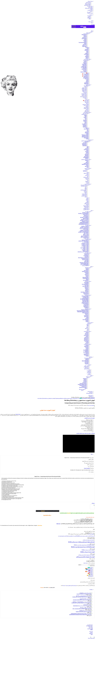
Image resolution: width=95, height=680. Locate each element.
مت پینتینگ (85, 91)
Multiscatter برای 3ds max (84, 228)
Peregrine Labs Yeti (85, 240)
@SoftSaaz (40, 525)
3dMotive (87, 53)
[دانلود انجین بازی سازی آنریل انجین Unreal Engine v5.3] (87, 604)
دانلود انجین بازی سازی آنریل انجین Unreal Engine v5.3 (82, 605)
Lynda (88, 48)
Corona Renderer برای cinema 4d (83, 251)
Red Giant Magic (84, 67)
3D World (85, 381)
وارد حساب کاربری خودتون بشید (71, 585)
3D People (85, 142)
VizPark (87, 152)
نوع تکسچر (89, 323)
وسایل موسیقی (84, 195)
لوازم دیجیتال (84, 194)
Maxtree (87, 162)
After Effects (86, 129)
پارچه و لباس (86, 207)
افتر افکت (89, 371)
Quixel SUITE (86, 304)
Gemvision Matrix (86, 277)
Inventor (87, 276)
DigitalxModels (86, 157)
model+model (86, 163)
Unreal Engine (86, 137)
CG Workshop (86, 54)
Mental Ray (85, 65)
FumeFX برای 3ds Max (85, 219)
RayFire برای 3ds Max (85, 226)
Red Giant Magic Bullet (85, 263)
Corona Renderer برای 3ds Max (83, 213)
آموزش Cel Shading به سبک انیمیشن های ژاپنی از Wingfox (83, 547)
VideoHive (87, 363)
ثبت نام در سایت (88, 3)
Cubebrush (87, 56)
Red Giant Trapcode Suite (84, 262)
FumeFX (87, 81)
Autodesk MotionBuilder (84, 299)
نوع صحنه (87, 169)
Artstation (87, 347)
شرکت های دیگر (86, 33)
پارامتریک (87, 106)
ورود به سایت (88, 2)
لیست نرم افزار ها (88, 267)
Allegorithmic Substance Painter (83, 311)
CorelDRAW (87, 283)
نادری (89, 405)
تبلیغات (91, 9)
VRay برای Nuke (86, 246)
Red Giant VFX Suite (85, 258)
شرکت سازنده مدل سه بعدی (86, 140)
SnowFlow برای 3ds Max (84, 230)
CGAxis (87, 150)
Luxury (87, 161)
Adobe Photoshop (85, 301)
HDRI (88, 325)
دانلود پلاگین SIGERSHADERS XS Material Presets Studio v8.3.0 (80, 614)
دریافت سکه (91, 7)
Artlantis (87, 320)
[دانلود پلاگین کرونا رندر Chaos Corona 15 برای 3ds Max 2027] (82, 601)
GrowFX (85, 61)
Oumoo (87, 165)
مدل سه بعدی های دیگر (85, 185)
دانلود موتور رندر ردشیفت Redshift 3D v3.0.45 (84, 611)
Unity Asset (87, 362)
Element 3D (87, 74)
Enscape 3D (87, 254)
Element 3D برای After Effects (83, 257)
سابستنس (89, 374)
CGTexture (87, 334)
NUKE (86, 116)
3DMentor (87, 160)
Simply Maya (84, 46)
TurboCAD (87, 318)
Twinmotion (86, 272)
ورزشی (88, 172)
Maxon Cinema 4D (85, 312)
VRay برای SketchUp (85, 249)
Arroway (87, 332)
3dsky (88, 147)
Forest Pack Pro (86, 214)
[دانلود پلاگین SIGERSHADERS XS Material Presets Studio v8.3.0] (81, 613)
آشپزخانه (87, 179)
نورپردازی (87, 182)
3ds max (87, 128)
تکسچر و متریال (90, 322)
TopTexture (87, 341)
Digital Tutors (87, 398)
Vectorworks (86, 316)
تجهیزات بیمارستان (83, 189)
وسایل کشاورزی (86, 209)
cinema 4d (87, 131)
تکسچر (87, 324)
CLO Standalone (86, 280)
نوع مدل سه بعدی (88, 168)
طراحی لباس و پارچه (83, 96)
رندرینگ (87, 103)
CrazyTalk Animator (85, 284)
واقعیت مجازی (84, 89)
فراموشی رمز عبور (88, 4)
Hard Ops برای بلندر (85, 265)
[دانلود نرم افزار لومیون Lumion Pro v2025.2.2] (86, 593)
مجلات (87, 377)
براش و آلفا (87, 328)
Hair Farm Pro (86, 233)
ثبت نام (64, 585)
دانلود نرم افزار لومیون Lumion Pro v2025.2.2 (84, 594)
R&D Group (87, 166)
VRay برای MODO (86, 250)
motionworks (86, 355)
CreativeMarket (86, 350)
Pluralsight (87, 49)
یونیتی (89, 369)
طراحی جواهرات (84, 88)
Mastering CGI (84, 34)
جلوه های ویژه (86, 107)
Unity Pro (87, 314)
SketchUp (85, 120)
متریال (88, 326)
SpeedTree (85, 126)
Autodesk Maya (86, 297)
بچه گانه (85, 190)
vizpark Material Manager (84, 222)
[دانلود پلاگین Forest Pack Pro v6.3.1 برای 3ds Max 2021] (84, 596)
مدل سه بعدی (90, 139)
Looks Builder (84, 64)
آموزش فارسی (86, 100)
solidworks (85, 125)
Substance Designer (85, 134)
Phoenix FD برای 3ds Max (84, 220)
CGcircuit (87, 58)
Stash (86, 388)
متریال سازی (87, 101)
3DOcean (87, 345)
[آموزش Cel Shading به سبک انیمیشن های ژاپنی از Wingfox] (84, 545)
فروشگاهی (87, 202)
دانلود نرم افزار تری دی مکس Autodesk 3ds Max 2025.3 (82, 599)
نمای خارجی (85, 170)
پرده (88, 180)
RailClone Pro (86, 76)
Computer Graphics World (82, 384)
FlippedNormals (86, 352)
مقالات (91, 574)
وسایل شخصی (84, 193)
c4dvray (87, 348)
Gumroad (85, 36)
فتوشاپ (89, 364)
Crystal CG (87, 148)
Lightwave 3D (86, 294)
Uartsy (87, 52)
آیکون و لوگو (87, 365)
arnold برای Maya (86, 235)
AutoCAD (85, 121)
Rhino (86, 118)
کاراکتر (86, 188)
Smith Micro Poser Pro (85, 292)
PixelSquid (87, 361)
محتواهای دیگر (86, 85)
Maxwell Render (86, 77)
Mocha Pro (87, 288)
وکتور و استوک (86, 368)
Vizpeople (87, 151)
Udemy (87, 51)
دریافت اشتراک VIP (89, 393)
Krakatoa (85, 63)
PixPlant (87, 321)
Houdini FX (87, 290)
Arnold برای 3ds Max (85, 221)
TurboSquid (87, 154)
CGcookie (85, 40)
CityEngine (85, 127)
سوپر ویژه (91, 392)
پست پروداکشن (84, 114)
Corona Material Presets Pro (84, 224)
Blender (87, 279)
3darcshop (87, 155)
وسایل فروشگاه (86, 208)
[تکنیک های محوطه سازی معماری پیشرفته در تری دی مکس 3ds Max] (89, 540)
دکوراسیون (87, 181)
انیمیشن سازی (86, 105)
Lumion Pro (87, 274)
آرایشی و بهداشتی (84, 186)
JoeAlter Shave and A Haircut (83, 241)
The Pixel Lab (86, 340)
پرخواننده (91, 589)
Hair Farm (85, 62)
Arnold (87, 79)
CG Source (87, 333)
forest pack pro (85, 75)
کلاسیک (87, 204)
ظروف (88, 201)
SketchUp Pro (86, 306)
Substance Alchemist (85, 309)
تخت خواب (87, 175)
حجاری (86, 98)
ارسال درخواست (90, 10)
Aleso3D (87, 57)
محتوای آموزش (88, 84)
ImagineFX (85, 378)
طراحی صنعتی (84, 87)
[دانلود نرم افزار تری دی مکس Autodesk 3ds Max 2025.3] (86, 598)
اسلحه (88, 197)
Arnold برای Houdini (85, 243)
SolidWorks (87, 307)
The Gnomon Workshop (83, 42)
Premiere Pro (84, 124)
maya (88, 130)
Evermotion (87, 50)
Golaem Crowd (86, 238)
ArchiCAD (87, 273)
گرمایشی (85, 191)
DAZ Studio (87, 285)
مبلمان (87, 174)
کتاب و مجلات (88, 376)
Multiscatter (86, 83)
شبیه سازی (85, 97)
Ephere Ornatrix (86, 229)
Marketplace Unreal (85, 360)
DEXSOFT (87, 158)
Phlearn (85, 43)
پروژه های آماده (90, 568)
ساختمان (87, 199)
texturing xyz (86, 339)
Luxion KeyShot (86, 293)
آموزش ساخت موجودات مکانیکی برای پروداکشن (85, 557)
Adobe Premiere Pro (85, 302)
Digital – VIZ (84, 45)
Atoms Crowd (86, 253)
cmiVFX (87, 55)
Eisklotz (87, 336)
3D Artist (85, 380)
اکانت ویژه (68, 513)
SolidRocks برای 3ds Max (84, 217)
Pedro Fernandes (87, 468)
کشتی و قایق (86, 203)
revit (86, 119)
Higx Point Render (85, 259)
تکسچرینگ (87, 102)
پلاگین (91, 210)
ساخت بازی (87, 110)
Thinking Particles (83, 72)
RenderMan (85, 68)
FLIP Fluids (87, 260)
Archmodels (85, 145)
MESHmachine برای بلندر (84, 264)
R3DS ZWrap (86, 261)
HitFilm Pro (87, 287)
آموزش (91, 31)
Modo (86, 122)
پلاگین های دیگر (86, 60)
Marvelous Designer (85, 136)
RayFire (87, 80)
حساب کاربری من (90, 6)
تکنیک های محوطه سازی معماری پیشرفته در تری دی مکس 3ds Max (81, 542)
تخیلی (86, 196)
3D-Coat (87, 268)
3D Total (87, 153)
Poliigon (87, 356)
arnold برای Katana (85, 244)
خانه (92, 30)
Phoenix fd (87, 78)
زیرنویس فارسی (90, 391)
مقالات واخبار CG (82, 389)
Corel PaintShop (86, 303)
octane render (84, 66)
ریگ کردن (87, 109)
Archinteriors (84, 144)
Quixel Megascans (85, 298)
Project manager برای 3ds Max (83, 232)
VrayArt (85, 39)
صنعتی (87, 200)
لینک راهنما (58, 523)
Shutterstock (86, 338)
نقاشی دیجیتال (84, 95)
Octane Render (86, 255)
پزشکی (86, 187)
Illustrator (87, 291)
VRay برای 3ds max (85, 212)
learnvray (85, 35)
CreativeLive (84, 37)
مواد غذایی (87, 178)
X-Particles (87, 256)
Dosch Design (86, 149)
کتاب (82, 390)
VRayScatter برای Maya (85, 237)
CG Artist (87, 349)
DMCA (91, 629)
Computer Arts (84, 386)
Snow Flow (85, 70)
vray (87, 73)
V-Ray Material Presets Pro (84, 223)
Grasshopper (86, 82)
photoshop (87, 132)
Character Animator (85, 271)
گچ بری (87, 183)
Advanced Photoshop (83, 387)
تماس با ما (89, 12)
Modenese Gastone (85, 164)
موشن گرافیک (84, 90)
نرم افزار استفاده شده (87, 112)
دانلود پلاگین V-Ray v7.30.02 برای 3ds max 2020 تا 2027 (82, 608)
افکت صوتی (89, 372)
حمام (88, 176)
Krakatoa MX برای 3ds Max (84, 231)
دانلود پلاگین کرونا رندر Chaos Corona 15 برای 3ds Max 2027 (82, 602)
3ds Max (87, 269)
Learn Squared (84, 38)
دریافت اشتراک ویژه (87, 5)
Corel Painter (86, 282)
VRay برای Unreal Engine (85, 247)
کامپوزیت (85, 92)
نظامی (86, 192)
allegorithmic (86, 346)
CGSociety (85, 44)
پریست (89, 373)
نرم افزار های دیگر (86, 113)
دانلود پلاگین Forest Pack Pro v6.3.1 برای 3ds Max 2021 (82, 597)
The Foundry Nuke (85, 300)
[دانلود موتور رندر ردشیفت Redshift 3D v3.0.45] (85, 610)
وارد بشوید (85, 562)
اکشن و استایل (86, 366)
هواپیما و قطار (86, 206)
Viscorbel (87, 47)
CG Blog (85, 41)
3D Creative (85, 382)
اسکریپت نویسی (84, 93)
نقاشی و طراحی (86, 108)
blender (87, 138)
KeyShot (85, 117)
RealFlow (87, 289)
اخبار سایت (91, 576)
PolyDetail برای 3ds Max (84, 227)
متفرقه (91, 375)
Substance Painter (85, 135)
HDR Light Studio (86, 286)
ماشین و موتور (86, 173)
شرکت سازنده (88, 32)
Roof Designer (84, 69)
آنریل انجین (89, 370)
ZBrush (87, 133)
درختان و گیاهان (86, 177)
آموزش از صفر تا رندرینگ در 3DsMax (87, 552)
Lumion (85, 123)
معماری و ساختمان (85, 104)
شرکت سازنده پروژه (87, 357)
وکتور (88, 329)
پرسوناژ (87, 327)
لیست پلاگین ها (88, 211)
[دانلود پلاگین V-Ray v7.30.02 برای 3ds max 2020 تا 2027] (86, 607)
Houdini (85, 115)
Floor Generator (86, 216)
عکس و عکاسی (84, 94)
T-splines (85, 71)
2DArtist (85, 379)
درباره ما (91, 11)
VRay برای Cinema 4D (85, 245)
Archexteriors (84, 143)
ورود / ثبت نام (90, 1)
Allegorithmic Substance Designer (83, 310)
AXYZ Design (86, 156)
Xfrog (88, 167)
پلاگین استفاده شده (87, 59)
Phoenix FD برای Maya (85, 236)
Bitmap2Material (86, 278)
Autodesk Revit (86, 305)
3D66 (88, 146)
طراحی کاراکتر (87, 111)
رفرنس (88, 330)
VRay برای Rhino (86, 248)
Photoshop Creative (83, 383)
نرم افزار (91, 266)
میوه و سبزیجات (86, 205)
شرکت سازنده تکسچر (87, 331)
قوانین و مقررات (90, 13)
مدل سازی (87, 99)
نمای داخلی (85, 171)
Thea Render (86, 242)
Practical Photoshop (83, 385)
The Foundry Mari (86, 319)
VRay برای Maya (86, 234)
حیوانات (87, 198)
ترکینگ (85, 86)
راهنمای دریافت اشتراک (89, 8)
